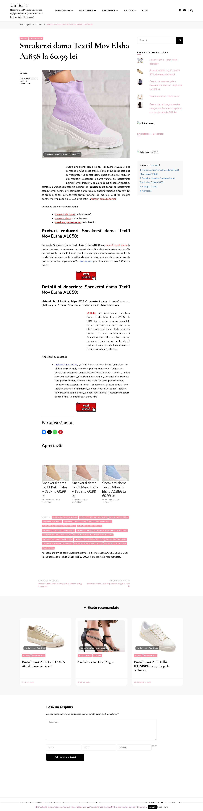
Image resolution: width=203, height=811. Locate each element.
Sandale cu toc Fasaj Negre (95, 662)
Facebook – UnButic (150, 134)
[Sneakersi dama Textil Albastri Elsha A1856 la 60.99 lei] (115, 473)
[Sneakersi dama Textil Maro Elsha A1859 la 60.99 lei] (85, 473)
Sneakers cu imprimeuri (100, 522)
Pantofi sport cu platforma (93, 517)
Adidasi (24, 38)
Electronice (108, 10)
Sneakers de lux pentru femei (57, 535)
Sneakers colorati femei (75, 522)
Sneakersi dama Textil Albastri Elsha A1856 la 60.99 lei (114, 489)
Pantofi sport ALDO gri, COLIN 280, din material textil (43, 664)
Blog (145, 10)
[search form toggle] (191, 10)
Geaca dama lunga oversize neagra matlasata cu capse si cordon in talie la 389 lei (165, 108)
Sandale (97, 656)
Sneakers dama (84, 530)
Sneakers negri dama (116, 539)
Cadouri (128, 10)
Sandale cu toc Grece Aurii (164, 96)
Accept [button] (152, 807)
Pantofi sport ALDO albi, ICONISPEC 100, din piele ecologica (151, 666)
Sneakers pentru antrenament (57, 544)
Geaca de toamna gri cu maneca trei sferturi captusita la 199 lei (166, 85)
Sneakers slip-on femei (115, 544)
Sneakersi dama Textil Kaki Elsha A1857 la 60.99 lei (54, 489)
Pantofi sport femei (118, 517)
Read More (162, 807)
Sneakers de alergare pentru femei (110, 530)
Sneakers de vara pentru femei (89, 539)
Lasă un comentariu (29, 82)
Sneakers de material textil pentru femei (93, 535)
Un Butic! (19, 5)
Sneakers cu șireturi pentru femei (59, 526)
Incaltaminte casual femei (65, 517)
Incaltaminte (86, 10)
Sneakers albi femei (52, 522)
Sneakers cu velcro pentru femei (58, 530)
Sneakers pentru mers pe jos (88, 544)
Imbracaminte (62, 10)
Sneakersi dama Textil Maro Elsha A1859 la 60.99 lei (85, 489)
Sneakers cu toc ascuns (89, 526)
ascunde (155, 165)
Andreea (23, 73)
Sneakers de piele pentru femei (57, 539)
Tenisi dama (48, 548)
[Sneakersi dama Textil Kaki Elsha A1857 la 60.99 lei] (55, 473)
